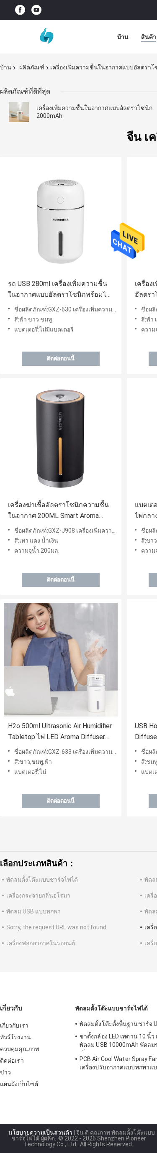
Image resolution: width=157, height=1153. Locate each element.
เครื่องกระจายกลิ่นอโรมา (38, 895)
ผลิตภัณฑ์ (31, 67)
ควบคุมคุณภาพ (19, 1049)
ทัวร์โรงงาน (15, 1037)
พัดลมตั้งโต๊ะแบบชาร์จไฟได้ (42, 879)
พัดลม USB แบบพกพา (33, 911)
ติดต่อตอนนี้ (61, 358)
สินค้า (148, 36)
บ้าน (123, 36)
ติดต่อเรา (12, 1060)
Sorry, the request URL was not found (56, 927)
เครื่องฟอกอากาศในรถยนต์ (40, 943)
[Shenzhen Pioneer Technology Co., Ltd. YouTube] (36, 10)
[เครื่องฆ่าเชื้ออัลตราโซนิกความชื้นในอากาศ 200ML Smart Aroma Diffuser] (61, 438)
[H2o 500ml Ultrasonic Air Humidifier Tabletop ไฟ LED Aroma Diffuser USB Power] (61, 660)
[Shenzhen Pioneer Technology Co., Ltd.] (46, 36)
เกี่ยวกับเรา (14, 1025)
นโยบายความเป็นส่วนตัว (40, 1132)
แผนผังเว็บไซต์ (19, 1084)
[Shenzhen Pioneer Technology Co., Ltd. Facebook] (20, 10)
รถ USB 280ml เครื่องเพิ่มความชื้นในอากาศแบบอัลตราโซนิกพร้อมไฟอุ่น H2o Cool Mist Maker (59, 290)
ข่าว (5, 1072)
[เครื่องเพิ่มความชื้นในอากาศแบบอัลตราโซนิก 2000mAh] (19, 112)
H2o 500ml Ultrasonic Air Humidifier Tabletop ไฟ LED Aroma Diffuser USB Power (60, 732)
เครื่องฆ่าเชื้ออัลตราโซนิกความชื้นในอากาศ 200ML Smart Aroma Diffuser (58, 511)
